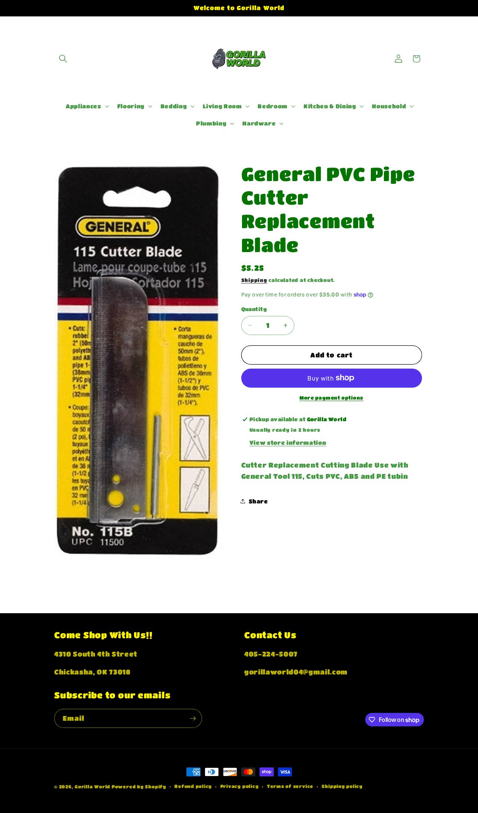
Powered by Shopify (139, 786)
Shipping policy (342, 786)
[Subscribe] (193, 718)
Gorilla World (93, 786)
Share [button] (258, 501)
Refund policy (193, 786)
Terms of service (290, 786)
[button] (63, 59)
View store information (287, 442)
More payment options (331, 397)
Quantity (254, 309)
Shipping (254, 279)
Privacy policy (239, 786)
